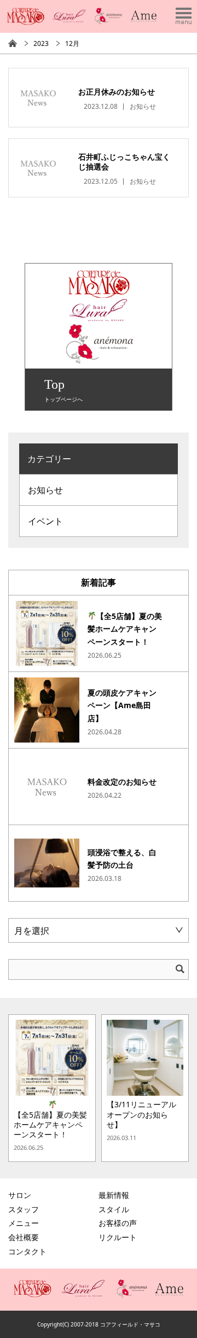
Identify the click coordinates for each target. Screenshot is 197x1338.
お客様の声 (118, 1223)
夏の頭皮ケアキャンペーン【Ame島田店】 (122, 705)
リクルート (118, 1237)
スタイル (114, 1209)
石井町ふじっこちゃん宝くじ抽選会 (124, 161)
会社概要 (23, 1237)
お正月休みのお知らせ (116, 91)
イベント (45, 521)
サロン (19, 1195)
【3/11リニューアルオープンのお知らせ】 (141, 1114)
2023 (41, 43)
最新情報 (114, 1195)
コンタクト (27, 1251)
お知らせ (143, 106)
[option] (52, 1088)
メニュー (23, 1223)
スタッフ (23, 1209)
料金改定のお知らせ (122, 781)
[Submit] (180, 969)
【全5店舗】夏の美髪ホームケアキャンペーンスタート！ (125, 629)
